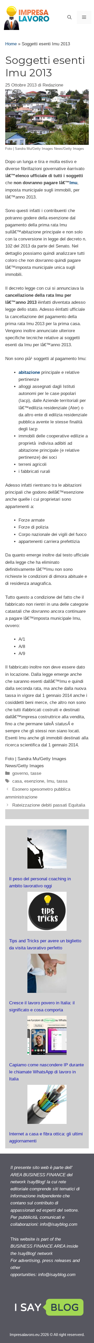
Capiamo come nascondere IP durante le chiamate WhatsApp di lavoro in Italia (46, 1071)
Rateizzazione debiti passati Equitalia (48, 805)
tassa (62, 781)
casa (17, 781)
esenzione (34, 781)
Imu (73, 182)
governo (20, 773)
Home (11, 43)
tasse (36, 773)
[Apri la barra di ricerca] (69, 17)
